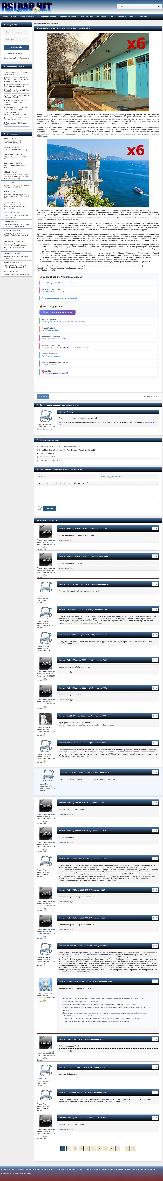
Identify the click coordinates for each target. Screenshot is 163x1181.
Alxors (69, 743)
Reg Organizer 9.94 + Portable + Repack (16, 124)
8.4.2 (56, 347)
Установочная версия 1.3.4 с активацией (59, 298)
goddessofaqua (74, 981)
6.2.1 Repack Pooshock (51, 356)
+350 (43, 396)
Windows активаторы (68, 17)
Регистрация (24, 58)
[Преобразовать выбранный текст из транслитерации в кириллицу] (83, 483)
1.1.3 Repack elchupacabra (53, 291)
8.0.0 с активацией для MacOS (55, 373)
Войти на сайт (16, 47)
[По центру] (60, 483)
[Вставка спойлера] (87, 483)
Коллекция (101, 17)
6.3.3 (44, 347)
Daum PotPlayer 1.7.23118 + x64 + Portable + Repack (16, 96)
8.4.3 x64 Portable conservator (54, 339)
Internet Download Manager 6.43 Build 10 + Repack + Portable (16, 86)
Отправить (50, 509)
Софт (5, 17)
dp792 (69, 716)
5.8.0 (49, 365)
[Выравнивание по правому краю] (65, 483)
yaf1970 (72, 772)
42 (127, 1148)
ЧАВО (132, 17)
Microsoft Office (87, 17)
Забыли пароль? (10, 58)
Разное (121, 17)
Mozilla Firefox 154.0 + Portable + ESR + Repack (16, 73)
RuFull (70, 528)
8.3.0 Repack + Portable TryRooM (55, 322)
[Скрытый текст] (75, 483)
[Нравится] (46, 396)
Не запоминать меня (14, 54)
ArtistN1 (70, 610)
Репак (13, 17)
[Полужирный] (40, 483)
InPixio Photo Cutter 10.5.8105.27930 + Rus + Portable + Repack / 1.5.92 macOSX (67, 450)
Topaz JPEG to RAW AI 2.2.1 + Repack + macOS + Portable (59, 447)
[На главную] (33, 7)
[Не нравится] (39, 396)
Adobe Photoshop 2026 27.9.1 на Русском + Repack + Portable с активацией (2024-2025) (16, 79)
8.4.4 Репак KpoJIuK (50, 330)
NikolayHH (71, 635)
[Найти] (159, 6)
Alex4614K (71, 946)
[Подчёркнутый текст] (47, 483)
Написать (144, 17)
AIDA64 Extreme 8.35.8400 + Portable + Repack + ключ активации (15, 102)
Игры (112, 17)
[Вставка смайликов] (69, 483)
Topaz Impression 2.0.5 (47, 457)
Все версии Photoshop (46, 17)
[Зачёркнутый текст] (51, 483)
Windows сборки (27, 17)
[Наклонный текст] (43, 483)
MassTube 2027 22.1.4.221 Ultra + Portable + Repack (16, 91)
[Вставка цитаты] (79, 483)
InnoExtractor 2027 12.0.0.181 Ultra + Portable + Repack (15, 108)
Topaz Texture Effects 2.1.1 (48, 453)
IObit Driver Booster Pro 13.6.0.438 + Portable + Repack (15, 113)
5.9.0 (44, 365)
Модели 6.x (64, 347)
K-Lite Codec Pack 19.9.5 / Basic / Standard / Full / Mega (16, 119)
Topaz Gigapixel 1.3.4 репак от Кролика (59, 283)
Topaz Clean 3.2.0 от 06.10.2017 (50, 460)
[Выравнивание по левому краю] (56, 483)
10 (118, 1148)
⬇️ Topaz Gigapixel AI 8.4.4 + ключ (57, 312)
